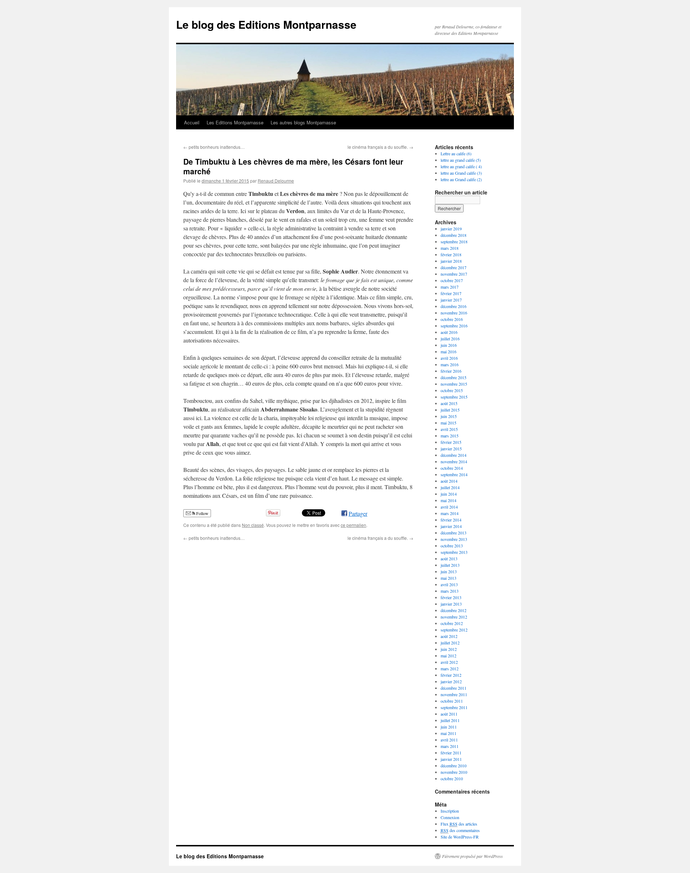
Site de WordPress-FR (460, 837)
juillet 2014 (450, 487)
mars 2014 (450, 513)
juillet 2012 (450, 642)
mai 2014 (448, 500)
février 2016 (451, 371)
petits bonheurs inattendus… (214, 147)
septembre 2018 (454, 241)
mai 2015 (448, 423)
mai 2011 (448, 733)
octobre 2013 (452, 545)
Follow (201, 513)
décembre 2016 (453, 306)
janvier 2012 (451, 681)
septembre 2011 (454, 707)
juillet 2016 (450, 338)
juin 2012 (449, 649)
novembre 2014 (454, 461)
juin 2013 (449, 571)
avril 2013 (449, 584)
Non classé (253, 525)
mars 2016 (450, 364)
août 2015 (449, 403)
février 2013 (451, 597)
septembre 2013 (454, 552)
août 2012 (449, 636)
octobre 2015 (452, 390)
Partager (358, 513)
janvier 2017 (451, 300)
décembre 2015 (453, 377)
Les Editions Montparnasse (235, 122)
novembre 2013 (454, 539)
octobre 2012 (452, 623)
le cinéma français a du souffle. (380, 147)
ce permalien (353, 525)
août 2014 (449, 481)
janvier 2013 (451, 604)
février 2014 (451, 520)
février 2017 (451, 293)
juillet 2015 (450, 410)
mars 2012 (450, 668)
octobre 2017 (452, 280)
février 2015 (451, 442)
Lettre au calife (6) (456, 153)
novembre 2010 (454, 772)
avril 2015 (449, 429)
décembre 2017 (453, 267)
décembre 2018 (453, 235)
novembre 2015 (454, 384)
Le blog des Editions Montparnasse (266, 24)
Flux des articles (459, 824)
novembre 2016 (454, 313)
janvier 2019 (451, 228)
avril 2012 (449, 662)
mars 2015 (450, 435)
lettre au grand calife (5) (461, 160)
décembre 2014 (453, 455)
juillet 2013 (450, 565)
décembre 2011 (453, 688)
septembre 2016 (454, 325)
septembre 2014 (454, 474)
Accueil (191, 122)
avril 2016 (449, 358)
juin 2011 (449, 727)
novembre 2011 (454, 694)
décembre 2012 (453, 610)
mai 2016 (448, 351)
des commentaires (460, 830)
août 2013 (449, 558)
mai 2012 (448, 655)
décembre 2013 (453, 533)
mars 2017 (450, 287)
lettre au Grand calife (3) (461, 173)
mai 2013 (448, 578)
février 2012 (451, 675)
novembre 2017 (454, 274)
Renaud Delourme (276, 181)
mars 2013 (450, 591)
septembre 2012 (454, 630)
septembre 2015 (454, 397)
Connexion (450, 817)
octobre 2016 (452, 319)
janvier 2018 (451, 261)
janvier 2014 (451, 526)
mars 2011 (450, 746)
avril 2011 (449, 740)
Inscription (450, 811)
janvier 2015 (451, 448)
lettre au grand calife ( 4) (461, 166)
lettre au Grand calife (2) (461, 179)
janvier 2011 (451, 759)
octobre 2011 (452, 701)
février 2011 (451, 752)
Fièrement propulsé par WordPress (472, 856)
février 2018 (451, 254)
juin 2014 (449, 494)
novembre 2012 (454, 617)
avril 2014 (449, 507)
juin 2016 (449, 345)
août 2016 (449, 332)
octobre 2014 (452, 468)
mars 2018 (450, 248)
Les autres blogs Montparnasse (303, 122)
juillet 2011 (450, 720)
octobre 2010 (452, 778)
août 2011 (449, 714)
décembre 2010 (453, 765)
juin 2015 (449, 416)
